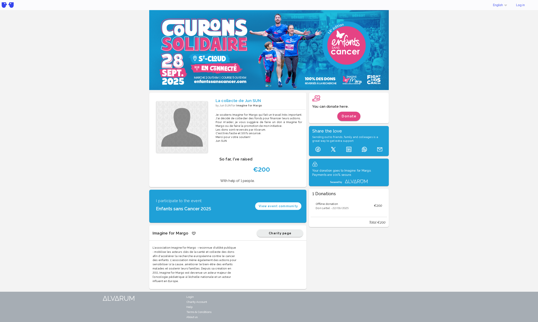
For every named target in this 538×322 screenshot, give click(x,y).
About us (192, 317)
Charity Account (196, 301)
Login (190, 296)
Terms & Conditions (198, 312)
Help (189, 307)
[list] (348, 206)
